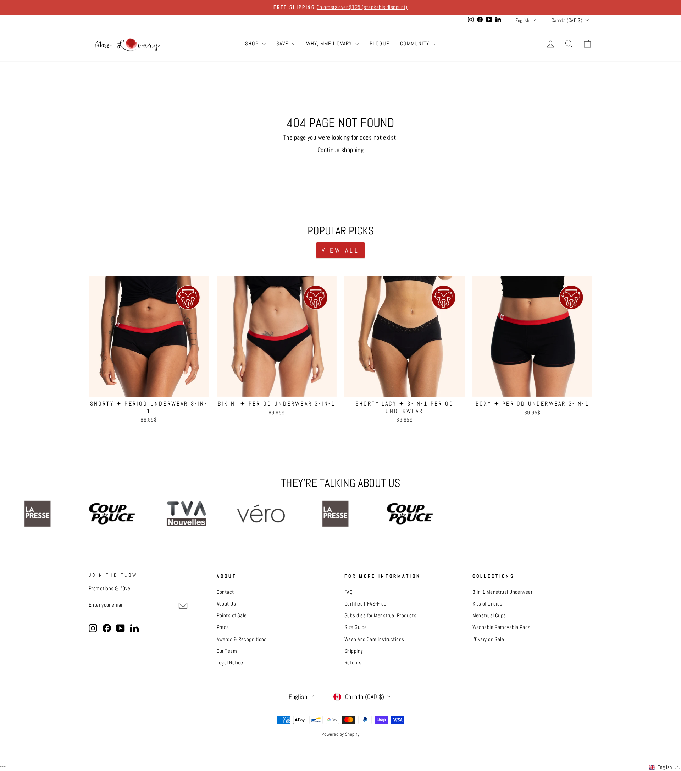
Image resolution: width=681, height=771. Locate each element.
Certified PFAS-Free (365, 603)
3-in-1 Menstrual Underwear (502, 592)
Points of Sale (232, 615)
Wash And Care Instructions (374, 639)
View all (340, 250)
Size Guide (355, 627)
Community (415, 43)
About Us (226, 603)
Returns (352, 662)
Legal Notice (230, 662)
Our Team (227, 651)
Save (283, 43)
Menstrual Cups (489, 615)
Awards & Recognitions (242, 639)
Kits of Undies (487, 603)
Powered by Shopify (340, 734)
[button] (664, 767)
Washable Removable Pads (501, 627)
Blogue (379, 43)
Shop (252, 43)
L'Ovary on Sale (488, 639)
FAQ (348, 592)
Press (223, 627)
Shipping (353, 651)
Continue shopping (340, 150)
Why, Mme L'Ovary (330, 43)
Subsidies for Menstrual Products (380, 615)
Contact (225, 592)
